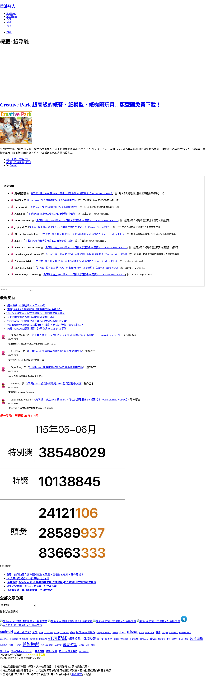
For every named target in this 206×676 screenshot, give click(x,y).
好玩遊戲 (57, 638)
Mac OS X (149, 632)
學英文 (108, 639)
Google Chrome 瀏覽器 (82, 632)
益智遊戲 (31, 644)
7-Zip (9, 19)
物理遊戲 (3, 645)
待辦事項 (124, 639)
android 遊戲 (22, 632)
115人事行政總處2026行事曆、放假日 (27, 578)
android (6, 632)
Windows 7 (173, 633)
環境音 (12, 645)
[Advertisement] (58, 72)
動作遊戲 (33, 639)
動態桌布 (43, 639)
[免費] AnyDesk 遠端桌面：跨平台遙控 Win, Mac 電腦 (36, 328)
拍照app (143, 639)
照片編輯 (196, 638)
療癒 (19, 645)
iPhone (132, 632)
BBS (41, 632)
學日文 (100, 639)
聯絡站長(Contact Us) (21, 651)
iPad (122, 632)
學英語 (116, 639)
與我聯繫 (76, 674)
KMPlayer (11, 16)
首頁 (9, 32)
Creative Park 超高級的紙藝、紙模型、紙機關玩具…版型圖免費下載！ (80, 105)
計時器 (81, 645)
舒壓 (51, 645)
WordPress (84, 651)
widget (165, 632)
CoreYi (13, 165)
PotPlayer (11, 13)
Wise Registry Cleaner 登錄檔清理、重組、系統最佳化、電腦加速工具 (45, 324)
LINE (141, 632)
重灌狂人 (7, 6)
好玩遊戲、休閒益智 (82, 638)
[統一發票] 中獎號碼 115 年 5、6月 (25, 305)
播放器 (153, 639)
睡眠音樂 (44, 645)
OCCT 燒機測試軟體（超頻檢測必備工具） (30, 317)
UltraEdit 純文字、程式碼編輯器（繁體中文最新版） (35, 313)
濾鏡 (186, 639)
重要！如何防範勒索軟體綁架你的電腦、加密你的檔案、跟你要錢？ (45, 574)
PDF (158, 632)
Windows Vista (185, 632)
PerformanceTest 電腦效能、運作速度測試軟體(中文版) (36, 321)
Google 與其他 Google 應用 (107, 633)
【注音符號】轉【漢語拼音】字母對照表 (29, 590)
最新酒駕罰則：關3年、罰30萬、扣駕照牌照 (31, 586)
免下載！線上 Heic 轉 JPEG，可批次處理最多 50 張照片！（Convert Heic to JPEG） (71, 193)
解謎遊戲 (70, 645)
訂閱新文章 (51, 651)
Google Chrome (61, 632)
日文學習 (161, 639)
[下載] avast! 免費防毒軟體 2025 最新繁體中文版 (52, 200)
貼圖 (87, 645)
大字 (9, 25)
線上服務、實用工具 (18, 159)
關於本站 (4, 651)
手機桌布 (134, 639)
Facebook (48, 632)
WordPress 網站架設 (9, 639)
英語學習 (58, 645)
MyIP (9, 22)
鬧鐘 (93, 645)
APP (34, 632)
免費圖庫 (23, 639)
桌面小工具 (177, 639)
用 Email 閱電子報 (68, 651)
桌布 (168, 639)
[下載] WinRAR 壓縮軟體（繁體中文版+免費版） (34, 309)
